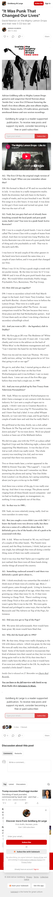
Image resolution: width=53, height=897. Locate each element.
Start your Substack (20, 885)
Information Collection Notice (31, 860)
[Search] (48, 784)
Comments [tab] (7, 753)
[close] (46, 810)
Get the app (39, 885)
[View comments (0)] (13, 36)
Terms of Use (38, 857)
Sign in (48, 3)
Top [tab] (4, 784)
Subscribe (39, 3)
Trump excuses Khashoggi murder (20, 791)
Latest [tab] (11, 784)
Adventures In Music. (27, 686)
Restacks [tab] (18, 753)
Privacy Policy (26, 862)
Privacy (29, 877)
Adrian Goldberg (14, 28)
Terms (36, 877)
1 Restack (23, 727)
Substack (14, 892)
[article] (26, 797)
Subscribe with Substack (28, 851)
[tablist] (12, 753)
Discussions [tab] (21, 784)
